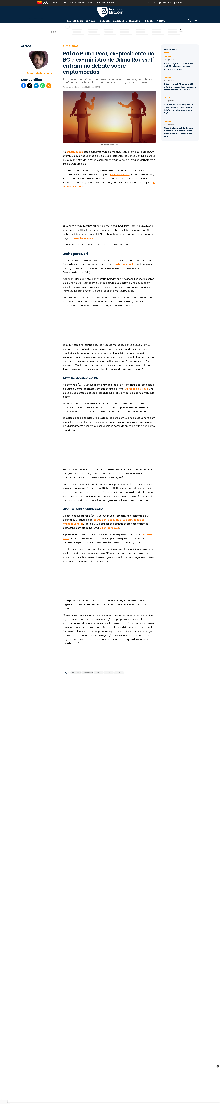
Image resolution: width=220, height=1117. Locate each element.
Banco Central (76, 673)
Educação (134, 21)
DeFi (98, 673)
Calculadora (120, 21)
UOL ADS (110, 3)
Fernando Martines (39, 73)
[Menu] (196, 21)
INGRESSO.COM (59, 3)
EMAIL (180, 3)
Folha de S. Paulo (119, 174)
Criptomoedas (70, 46)
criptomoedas (74, 152)
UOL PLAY (101, 3)
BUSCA (153, 3)
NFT (109, 673)
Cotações (105, 21)
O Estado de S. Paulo (136, 388)
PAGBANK (82, 3)
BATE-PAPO (167, 3)
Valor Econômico (83, 238)
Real (119, 673)
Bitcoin (149, 21)
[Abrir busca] (189, 21)
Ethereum (160, 21)
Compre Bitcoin (75, 21)
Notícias (90, 21)
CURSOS (91, 3)
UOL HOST (72, 3)
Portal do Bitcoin (110, 12)
